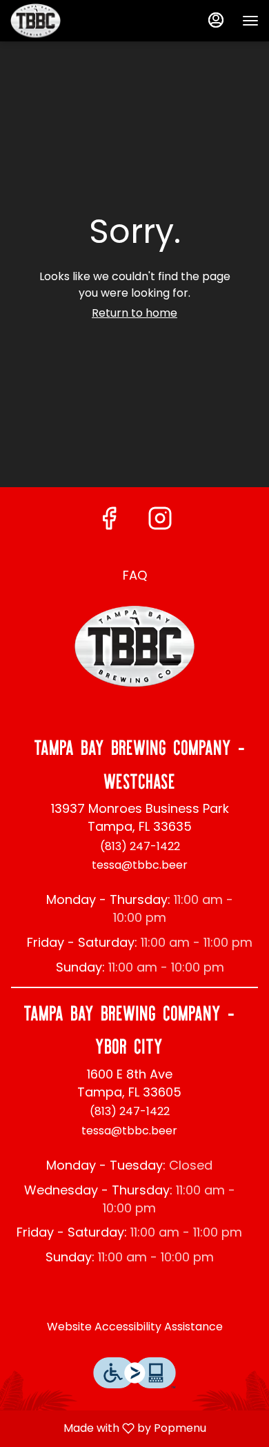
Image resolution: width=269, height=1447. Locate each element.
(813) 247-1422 (140, 846)
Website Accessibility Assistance (135, 1327)
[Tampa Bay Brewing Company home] (72, 20)
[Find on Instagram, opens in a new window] (160, 518)
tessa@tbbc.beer (140, 865)
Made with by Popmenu (108, 1428)
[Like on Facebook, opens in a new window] (109, 518)
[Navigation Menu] (250, 20)
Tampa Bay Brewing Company (134, 646)
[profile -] (216, 20)
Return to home (134, 313)
